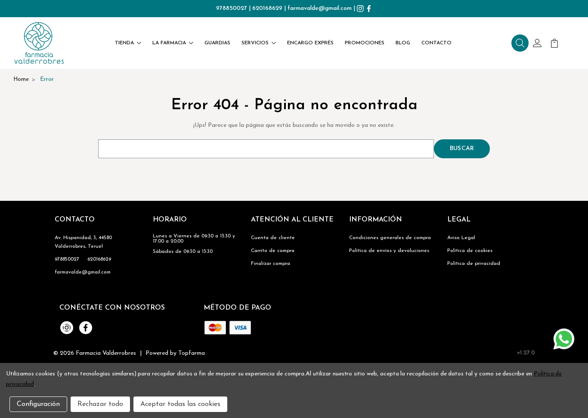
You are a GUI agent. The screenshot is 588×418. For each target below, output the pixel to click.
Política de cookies (469, 250)
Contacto (436, 43)
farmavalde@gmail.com (320, 8)
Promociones (364, 43)
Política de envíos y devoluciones (389, 250)
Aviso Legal (461, 237)
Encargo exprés (310, 43)
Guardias (217, 43)
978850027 (231, 8)
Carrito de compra (272, 250)
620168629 (267, 8)
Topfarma (191, 353)
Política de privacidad (473, 263)
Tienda (124, 43)
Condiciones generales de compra (390, 237)
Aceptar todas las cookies (180, 404)
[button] (520, 43)
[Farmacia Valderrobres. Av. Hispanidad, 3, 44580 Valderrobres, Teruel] (39, 43)
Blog (403, 43)
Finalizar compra (270, 263)
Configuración (38, 404)
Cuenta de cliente (273, 237)
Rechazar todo (100, 404)
